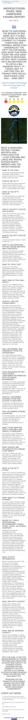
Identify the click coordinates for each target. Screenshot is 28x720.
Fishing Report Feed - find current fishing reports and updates (13, 710)
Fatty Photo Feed (6, 714)
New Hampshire (15, 1)
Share (14, 26)
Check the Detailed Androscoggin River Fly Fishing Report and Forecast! (14, 85)
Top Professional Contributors (9, 706)
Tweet (14, 27)
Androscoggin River (7, 2)
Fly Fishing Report (6, 1)
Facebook (14, 719)
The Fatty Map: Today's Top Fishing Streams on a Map (13, 703)
